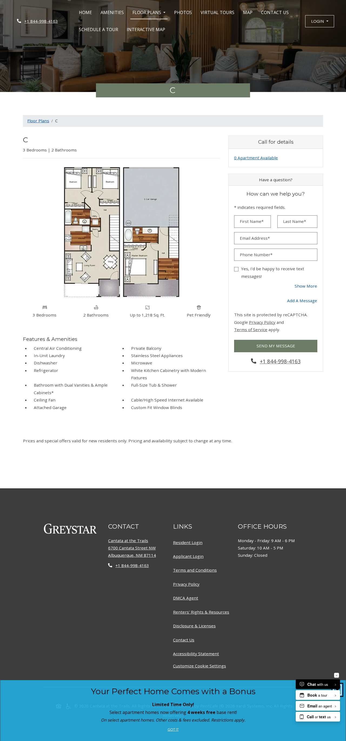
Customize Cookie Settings (199, 665)
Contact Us (275, 12)
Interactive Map (146, 29)
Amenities (112, 12)
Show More (306, 286)
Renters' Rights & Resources (202, 612)
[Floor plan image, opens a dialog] (122, 232)
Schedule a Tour (98, 29)
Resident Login (189, 542)
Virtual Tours (217, 12)
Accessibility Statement (197, 653)
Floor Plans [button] (147, 12)
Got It (173, 729)
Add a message (302, 300)
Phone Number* (256, 254)
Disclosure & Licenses (195, 625)
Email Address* (255, 238)
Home (85, 12)
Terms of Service (250, 329)
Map (247, 12)
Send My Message (276, 345)
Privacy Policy (262, 322)
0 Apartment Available (256, 157)
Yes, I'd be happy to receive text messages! (272, 272)
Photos (183, 12)
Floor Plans (38, 120)
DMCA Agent (186, 598)
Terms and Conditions (196, 570)
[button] (319, 21)
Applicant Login (189, 556)
